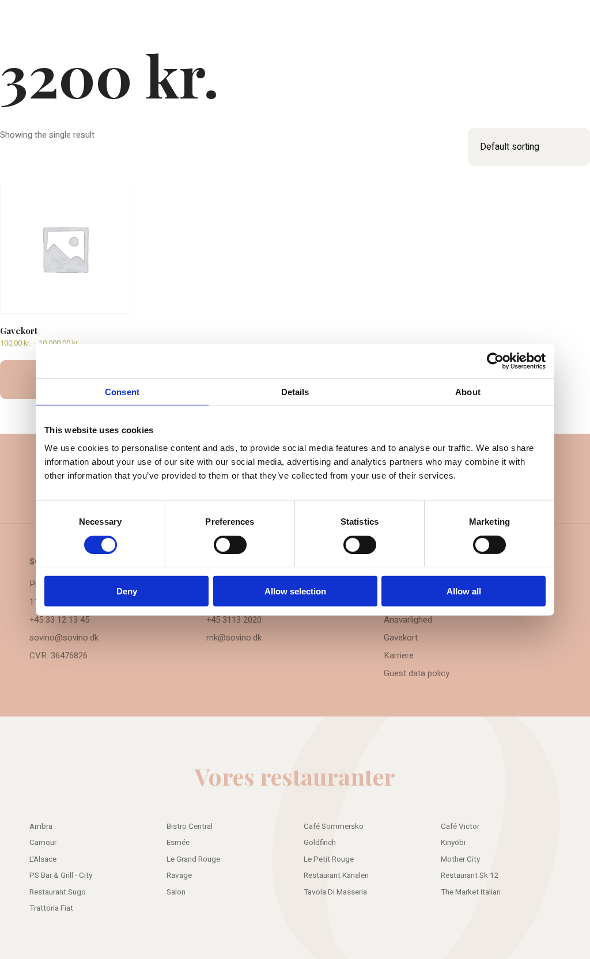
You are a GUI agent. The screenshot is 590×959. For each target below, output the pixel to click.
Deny (126, 591)
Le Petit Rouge (329, 859)
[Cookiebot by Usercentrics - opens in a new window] (495, 360)
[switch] (230, 544)
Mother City (460, 859)
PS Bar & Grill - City (60, 875)
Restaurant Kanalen (336, 875)
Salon (176, 892)
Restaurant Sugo (57, 892)
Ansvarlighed (408, 619)
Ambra (40, 826)
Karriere (399, 655)
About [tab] (468, 391)
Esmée (178, 842)
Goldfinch (320, 842)
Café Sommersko (334, 826)
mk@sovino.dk (234, 637)
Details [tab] (295, 391)
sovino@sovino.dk (64, 637)
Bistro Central (190, 826)
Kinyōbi (453, 842)
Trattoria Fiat (51, 908)
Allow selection (295, 591)
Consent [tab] (122, 391)
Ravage (179, 875)
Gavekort (401, 637)
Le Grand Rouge (193, 859)
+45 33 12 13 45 (59, 619)
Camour (42, 842)
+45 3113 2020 (234, 619)
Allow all (464, 591)
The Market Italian (471, 892)
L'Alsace (42, 859)
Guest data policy (416, 673)
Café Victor (460, 826)
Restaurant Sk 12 (470, 875)
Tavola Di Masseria (335, 892)
